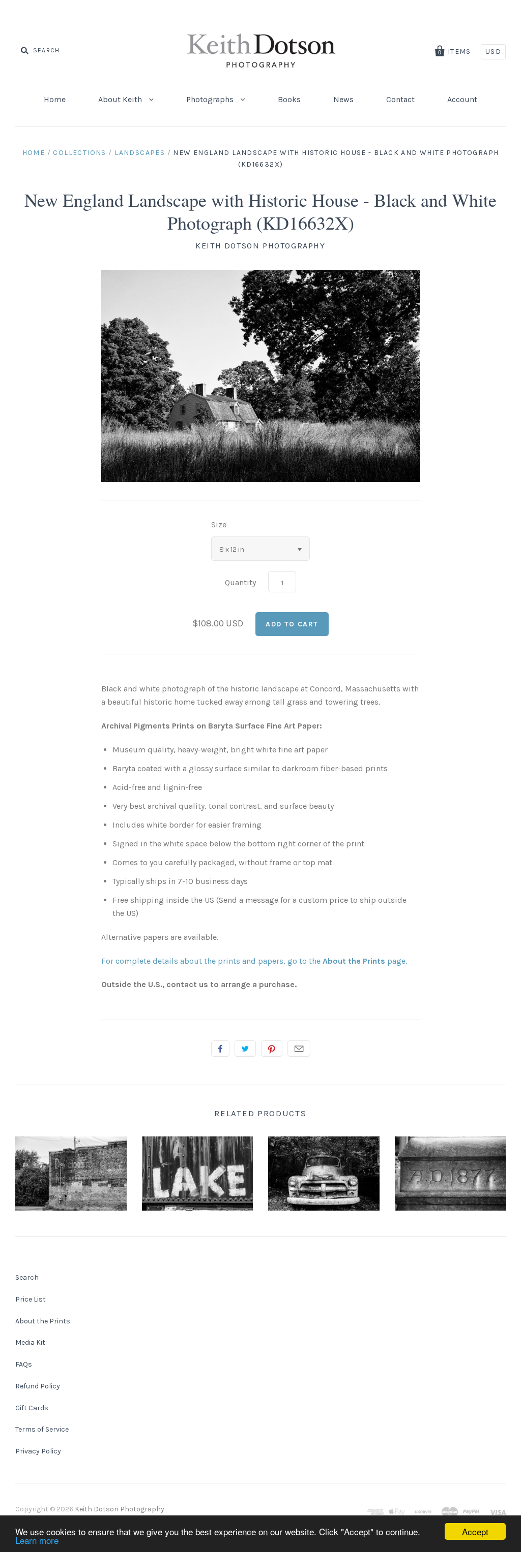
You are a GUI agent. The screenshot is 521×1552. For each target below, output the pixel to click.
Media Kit (30, 1342)
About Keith (121, 99)
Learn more (37, 1540)
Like (220, 1048)
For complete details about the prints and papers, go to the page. (254, 961)
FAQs (23, 1364)
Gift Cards (31, 1408)
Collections (79, 152)
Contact (400, 99)
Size (218, 524)
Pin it (271, 1048)
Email (298, 1048)
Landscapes (139, 152)
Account (462, 99)
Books (289, 99)
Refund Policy (37, 1386)
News (343, 99)
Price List (30, 1299)
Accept (475, 1531)
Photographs (211, 99)
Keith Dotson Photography (260, 245)
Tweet (245, 1048)
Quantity (240, 582)
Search (27, 1277)
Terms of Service (42, 1429)
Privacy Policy (38, 1451)
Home (55, 99)
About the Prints (42, 1321)
